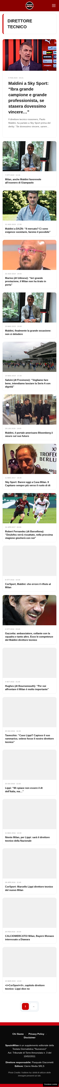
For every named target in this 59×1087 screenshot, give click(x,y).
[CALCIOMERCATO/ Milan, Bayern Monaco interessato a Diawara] (29, 921)
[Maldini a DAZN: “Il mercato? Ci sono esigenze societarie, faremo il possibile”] (29, 213)
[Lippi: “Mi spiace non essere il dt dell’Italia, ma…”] (29, 773)
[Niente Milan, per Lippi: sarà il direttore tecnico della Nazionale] (29, 822)
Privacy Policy (36, 1034)
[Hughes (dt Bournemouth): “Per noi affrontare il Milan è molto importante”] (29, 671)
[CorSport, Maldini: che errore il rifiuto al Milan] (29, 568)
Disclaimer (29, 1037)
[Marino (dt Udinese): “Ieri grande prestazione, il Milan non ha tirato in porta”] (29, 264)
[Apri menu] (54, 5)
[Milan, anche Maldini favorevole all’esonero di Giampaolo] (29, 164)
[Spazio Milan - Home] (29, 5)
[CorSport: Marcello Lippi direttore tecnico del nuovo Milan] (29, 871)
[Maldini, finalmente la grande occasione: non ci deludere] (29, 315)
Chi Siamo (18, 1034)
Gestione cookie (50, 1084)
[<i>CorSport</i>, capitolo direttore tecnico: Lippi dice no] (29, 970)
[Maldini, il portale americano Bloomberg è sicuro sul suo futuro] (29, 417)
